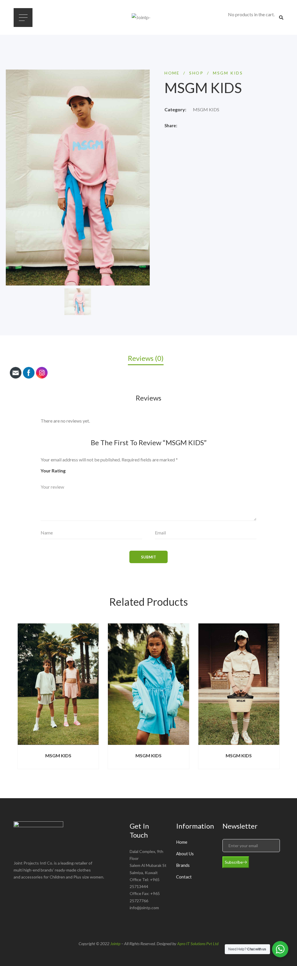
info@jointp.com (144, 907)
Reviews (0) (146, 358)
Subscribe (234, 862)
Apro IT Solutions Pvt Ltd (197, 943)
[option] (77, 301)
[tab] (148, 358)
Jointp (115, 943)
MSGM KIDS (206, 109)
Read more (131, 745)
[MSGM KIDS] (148, 684)
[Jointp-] (148, 17)
